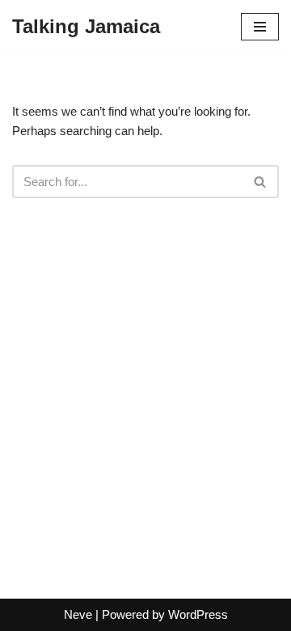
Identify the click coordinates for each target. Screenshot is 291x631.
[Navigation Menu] (260, 26)
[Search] (260, 181)
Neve (78, 614)
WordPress (198, 614)
